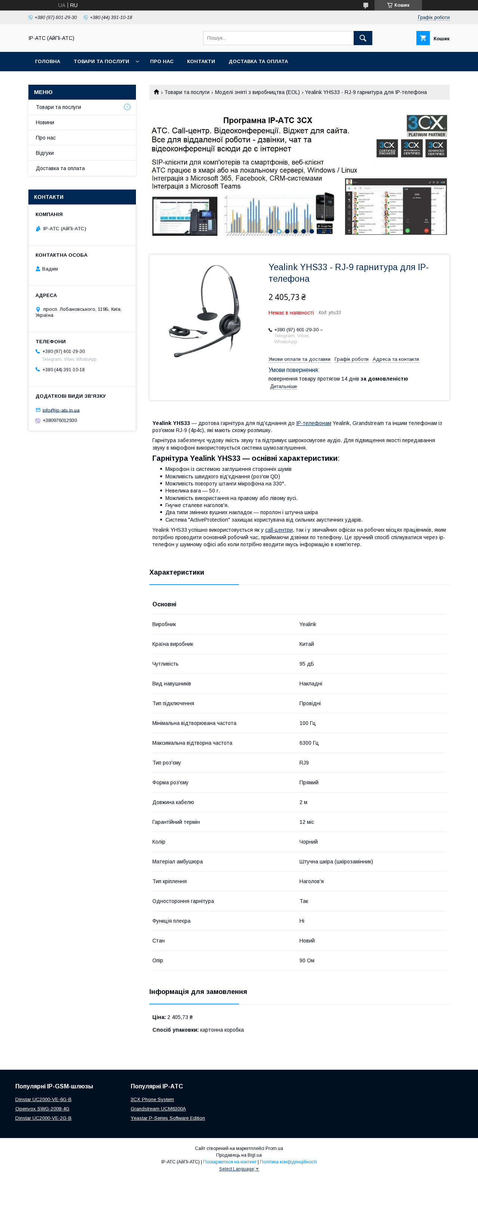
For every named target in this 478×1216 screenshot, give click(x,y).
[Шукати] (363, 38)
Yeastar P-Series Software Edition (168, 1118)
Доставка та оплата (258, 61)
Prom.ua (274, 1148)
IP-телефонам (313, 423)
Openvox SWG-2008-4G (42, 1109)
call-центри (279, 530)
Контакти (201, 61)
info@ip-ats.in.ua (61, 410)
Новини (45, 122)
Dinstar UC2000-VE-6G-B (43, 1099)
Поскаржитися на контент (230, 1162)
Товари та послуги (101, 61)
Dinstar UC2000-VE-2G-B (43, 1118)
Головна (47, 61)
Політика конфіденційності (288, 1162)
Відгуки (45, 153)
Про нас (162, 61)
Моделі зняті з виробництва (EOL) (257, 92)
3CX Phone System (152, 1099)
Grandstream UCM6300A (158, 1109)
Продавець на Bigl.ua (239, 1155)
